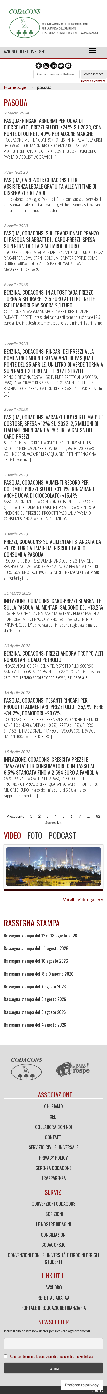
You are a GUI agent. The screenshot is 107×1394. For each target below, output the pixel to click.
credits (97, 1390)
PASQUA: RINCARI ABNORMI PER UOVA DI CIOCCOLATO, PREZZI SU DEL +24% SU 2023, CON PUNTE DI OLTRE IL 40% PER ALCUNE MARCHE (52, 127)
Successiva (53, 823)
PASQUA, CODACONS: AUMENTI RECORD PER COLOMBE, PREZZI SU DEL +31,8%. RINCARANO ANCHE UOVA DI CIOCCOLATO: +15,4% (49, 489)
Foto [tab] (35, 835)
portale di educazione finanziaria (53, 1307)
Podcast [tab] (62, 835)
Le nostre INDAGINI (53, 1224)
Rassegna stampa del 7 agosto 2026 (35, 986)
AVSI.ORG (53, 1287)
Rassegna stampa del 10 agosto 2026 (36, 961)
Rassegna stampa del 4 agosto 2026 (35, 1025)
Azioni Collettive (20, 51)
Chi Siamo (53, 1106)
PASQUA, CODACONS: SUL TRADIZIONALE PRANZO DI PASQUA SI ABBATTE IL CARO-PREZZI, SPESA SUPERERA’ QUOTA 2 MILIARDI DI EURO (51, 239)
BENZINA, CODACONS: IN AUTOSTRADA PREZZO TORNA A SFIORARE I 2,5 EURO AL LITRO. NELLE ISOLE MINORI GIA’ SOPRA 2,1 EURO (49, 299)
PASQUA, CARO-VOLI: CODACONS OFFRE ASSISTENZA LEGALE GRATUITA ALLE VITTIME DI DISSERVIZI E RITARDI (50, 186)
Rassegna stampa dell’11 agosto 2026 (36, 948)
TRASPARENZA (53, 1178)
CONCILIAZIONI (53, 1234)
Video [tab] (12, 835)
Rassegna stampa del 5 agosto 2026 (35, 1012)
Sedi (42, 51)
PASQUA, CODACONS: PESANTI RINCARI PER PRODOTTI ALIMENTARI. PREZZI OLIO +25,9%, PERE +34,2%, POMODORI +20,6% (53, 707)
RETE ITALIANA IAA (53, 1297)
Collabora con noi (53, 1126)
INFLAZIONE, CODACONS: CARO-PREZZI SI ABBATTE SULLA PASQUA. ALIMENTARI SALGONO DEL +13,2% (53, 604)
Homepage (15, 87)
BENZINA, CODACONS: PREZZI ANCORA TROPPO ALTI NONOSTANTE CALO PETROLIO (53, 656)
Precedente (15, 816)
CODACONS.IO (53, 1244)
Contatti (53, 1137)
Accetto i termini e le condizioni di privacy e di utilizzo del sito (51, 1356)
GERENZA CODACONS (54, 1168)
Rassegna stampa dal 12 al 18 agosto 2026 (40, 936)
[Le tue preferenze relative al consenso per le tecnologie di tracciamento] (82, 1385)
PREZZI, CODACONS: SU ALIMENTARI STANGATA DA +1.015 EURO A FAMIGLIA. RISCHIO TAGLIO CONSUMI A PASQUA (52, 548)
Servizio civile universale (53, 1147)
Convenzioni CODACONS (54, 1203)
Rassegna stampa (32, 923)
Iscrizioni (53, 1214)
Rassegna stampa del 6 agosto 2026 (35, 999)
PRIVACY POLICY (53, 1157)
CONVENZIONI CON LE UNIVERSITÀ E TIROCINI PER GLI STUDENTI (53, 1258)
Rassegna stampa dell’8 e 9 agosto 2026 (38, 974)
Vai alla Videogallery (83, 899)
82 (98, 816)
